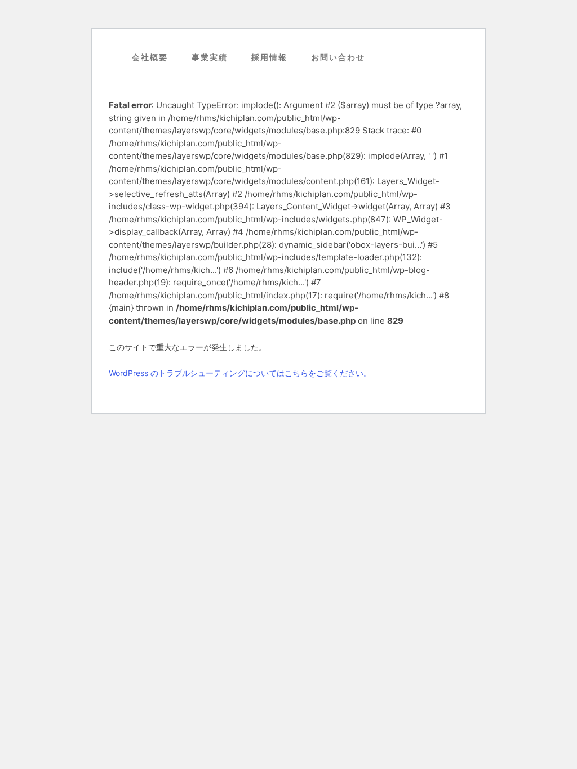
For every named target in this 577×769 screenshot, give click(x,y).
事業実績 (473, 65)
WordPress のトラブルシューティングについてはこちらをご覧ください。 (240, 373)
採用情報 (473, 87)
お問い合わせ (481, 109)
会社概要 (473, 43)
